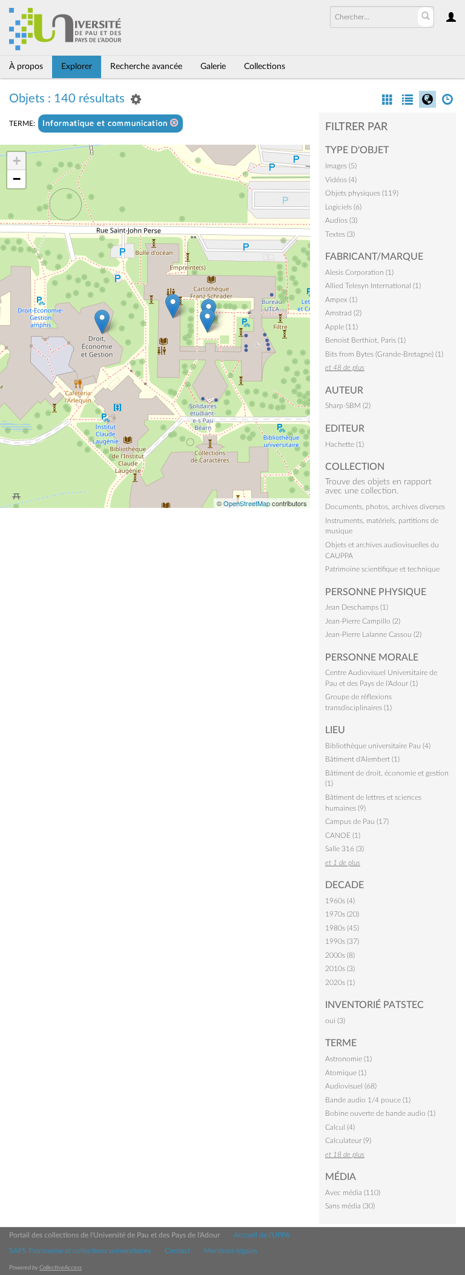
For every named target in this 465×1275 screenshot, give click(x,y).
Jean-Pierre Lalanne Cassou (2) (373, 634)
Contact (177, 1250)
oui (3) (335, 1020)
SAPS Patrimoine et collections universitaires (80, 1250)
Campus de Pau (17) (357, 821)
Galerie (213, 66)
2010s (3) (340, 968)
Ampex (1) (341, 299)
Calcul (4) (340, 1127)
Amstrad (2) (343, 313)
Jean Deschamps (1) (356, 607)
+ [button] (17, 160)
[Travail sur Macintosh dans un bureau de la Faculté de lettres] (207, 320)
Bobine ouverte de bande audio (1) (380, 1113)
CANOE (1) (342, 835)
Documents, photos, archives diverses (385, 506)
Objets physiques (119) (361, 193)
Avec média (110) (352, 1192)
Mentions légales (230, 1250)
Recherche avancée (146, 66)
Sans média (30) (350, 1206)
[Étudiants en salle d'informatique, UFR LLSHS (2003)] (172, 306)
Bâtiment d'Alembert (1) (362, 759)
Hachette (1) (344, 444)
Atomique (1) (345, 1072)
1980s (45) (342, 928)
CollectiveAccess (60, 1268)
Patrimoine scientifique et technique (382, 569)
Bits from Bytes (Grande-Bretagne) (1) (384, 354)
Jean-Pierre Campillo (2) (362, 621)
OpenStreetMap (246, 503)
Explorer (76, 66)
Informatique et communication (106, 124)
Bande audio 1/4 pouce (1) (368, 1100)
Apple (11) (341, 327)
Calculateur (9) (348, 1140)
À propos (26, 66)
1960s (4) (340, 900)
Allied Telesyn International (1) (373, 285)
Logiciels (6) (343, 207)
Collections (264, 66)
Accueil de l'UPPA (262, 1235)
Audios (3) (341, 220)
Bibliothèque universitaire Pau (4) (377, 746)
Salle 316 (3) (344, 848)
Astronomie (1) (348, 1058)
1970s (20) (342, 914)
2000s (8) (340, 955)
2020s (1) (340, 982)
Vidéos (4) (341, 179)
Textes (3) (340, 234)
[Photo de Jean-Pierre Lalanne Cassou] (102, 321)
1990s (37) (342, 941)
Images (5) (341, 166)
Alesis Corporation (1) (359, 272)
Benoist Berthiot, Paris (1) (365, 340)
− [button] (17, 178)
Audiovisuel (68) (351, 1086)
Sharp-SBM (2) (348, 405)
